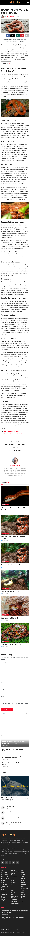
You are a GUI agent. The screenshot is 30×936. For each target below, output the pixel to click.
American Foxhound (3, 897)
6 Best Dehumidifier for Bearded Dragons (9, 799)
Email (3, 689)
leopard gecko (24, 888)
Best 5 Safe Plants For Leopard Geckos (15, 817)
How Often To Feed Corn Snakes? (13, 434)
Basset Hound (14, 885)
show (9, 63)
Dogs (22, 870)
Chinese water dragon (14, 897)
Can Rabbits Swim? (10, 806)
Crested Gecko (15, 903)
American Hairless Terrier (5, 900)
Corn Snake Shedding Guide (9, 618)
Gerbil (22, 880)
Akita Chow (4, 884)
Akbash (3, 880)
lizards (23, 890)
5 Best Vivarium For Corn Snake (10, 591)
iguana (22, 886)
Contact (17, 929)
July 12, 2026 (5, 745)
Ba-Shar (13, 880)
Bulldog (13, 892)
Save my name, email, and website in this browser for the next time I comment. (15, 704)
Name (3, 682)
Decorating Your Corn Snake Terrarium (13, 565)
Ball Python (14, 883)
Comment (4, 662)
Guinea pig (23, 882)
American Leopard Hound (15, 871)
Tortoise (23, 900)
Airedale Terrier (5, 878)
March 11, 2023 (19, 16)
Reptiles (6, 7)
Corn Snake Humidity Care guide (11, 644)
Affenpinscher (4, 874)
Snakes (11, 7)
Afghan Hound (4, 876)
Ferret (22, 872)
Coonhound (14, 899)
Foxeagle (23, 874)
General (23, 878)
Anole (12, 878)
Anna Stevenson (10, 16)
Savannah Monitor (23, 897)
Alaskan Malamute (3, 890)
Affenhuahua (4, 872)
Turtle (22, 902)
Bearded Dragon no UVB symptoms (14, 811)
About (2, 929)
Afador (3, 870)
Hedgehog (23, 884)
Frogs (22, 876)
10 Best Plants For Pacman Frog (13, 822)
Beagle (12, 887)
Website (3, 696)
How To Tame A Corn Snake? (11, 431)
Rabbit (22, 892)
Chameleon (14, 894)
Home (2, 7)
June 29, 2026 (5, 752)
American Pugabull (13, 874)
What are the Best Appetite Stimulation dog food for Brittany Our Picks (13, 742)
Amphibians (14, 876)
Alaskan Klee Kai (4, 887)
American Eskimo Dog (4, 893)
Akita (2, 882)
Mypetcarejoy (7, 932)
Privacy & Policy (9, 929)
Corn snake (16, 7)
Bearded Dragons (13, 889)
